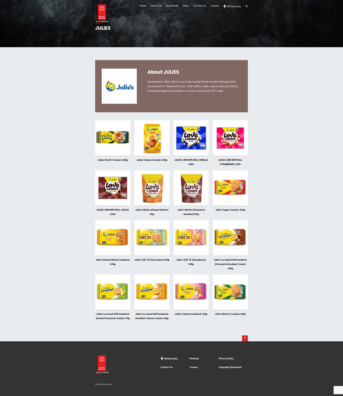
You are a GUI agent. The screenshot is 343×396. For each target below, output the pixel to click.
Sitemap (194, 358)
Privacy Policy (226, 358)
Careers (194, 367)
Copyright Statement (230, 367)
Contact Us (167, 367)
